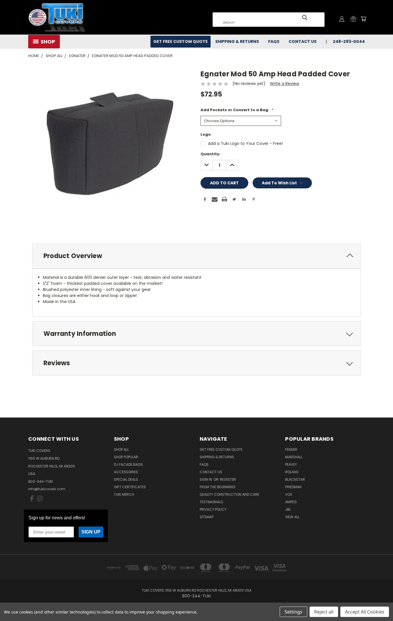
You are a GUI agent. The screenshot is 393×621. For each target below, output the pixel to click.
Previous (378, 603)
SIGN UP (90, 531)
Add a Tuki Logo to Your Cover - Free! (245, 143)
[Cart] (363, 19)
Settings (293, 612)
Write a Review (284, 83)
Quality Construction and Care (229, 494)
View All (292, 516)
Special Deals (126, 479)
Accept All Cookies (364, 612)
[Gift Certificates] (353, 19)
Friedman (293, 486)
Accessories (126, 471)
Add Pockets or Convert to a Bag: (237, 110)
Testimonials (211, 501)
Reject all (323, 612)
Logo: (206, 134)
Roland (291, 471)
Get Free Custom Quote (180, 41)
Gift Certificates (130, 486)
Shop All (121, 449)
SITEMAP (206, 516)
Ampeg (291, 501)
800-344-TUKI (40, 481)
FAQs (273, 41)
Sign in (206, 479)
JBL (288, 509)
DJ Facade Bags (128, 464)
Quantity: (210, 154)
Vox (288, 494)
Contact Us (302, 41)
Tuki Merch (124, 494)
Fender (291, 449)
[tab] (196, 256)
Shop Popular (126, 457)
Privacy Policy (213, 509)
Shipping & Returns (237, 41)
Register (228, 479)
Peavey (291, 464)
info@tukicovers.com (46, 488)
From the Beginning (217, 486)
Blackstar (295, 479)
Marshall (293, 457)
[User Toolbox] (342, 19)
